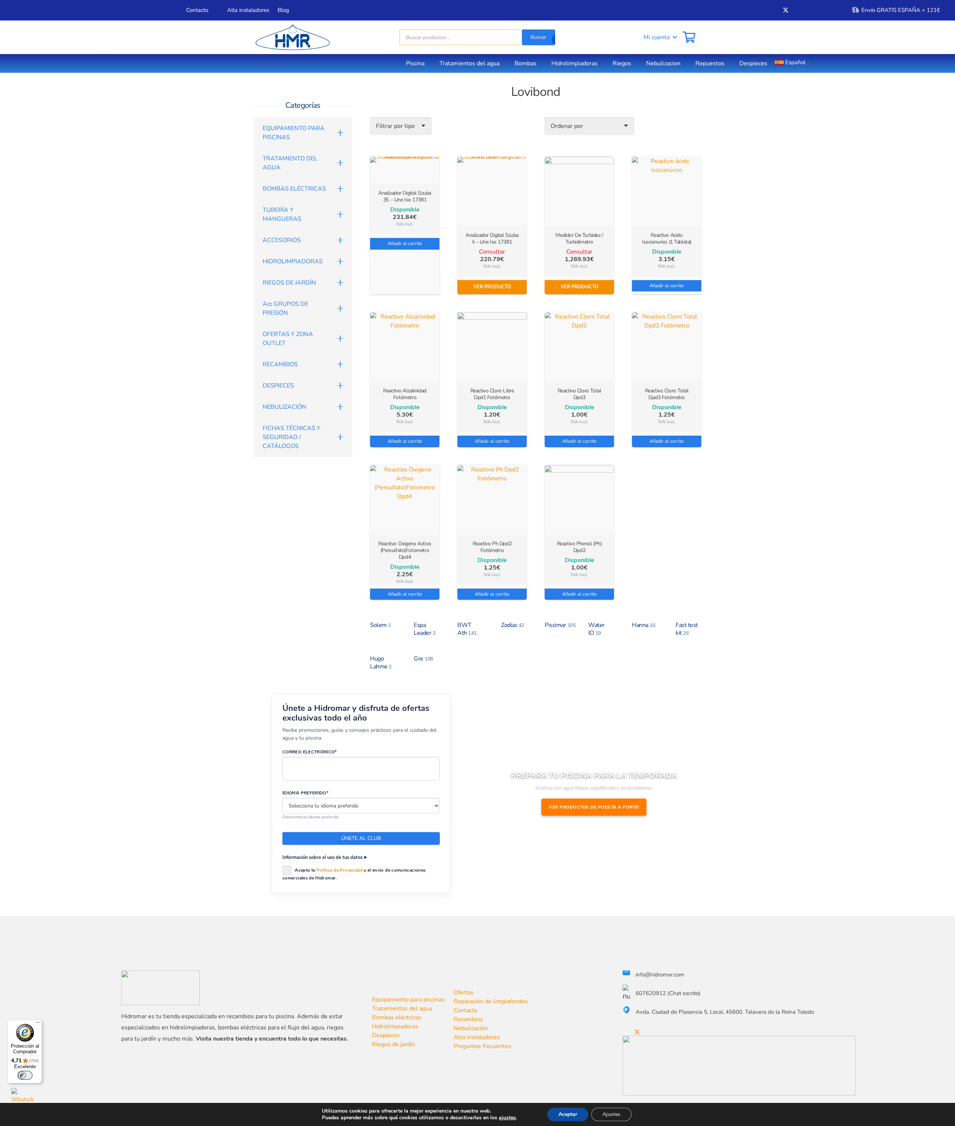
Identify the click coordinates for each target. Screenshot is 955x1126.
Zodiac (512, 625)
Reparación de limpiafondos (491, 1001)
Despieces (386, 1035)
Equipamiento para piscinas (408, 999)
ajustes (507, 1117)
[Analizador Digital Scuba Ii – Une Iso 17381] (492, 191)
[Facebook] (773, 10)
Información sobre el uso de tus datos (322, 857)
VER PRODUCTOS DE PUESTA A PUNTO (594, 807)
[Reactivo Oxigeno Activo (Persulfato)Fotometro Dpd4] (404, 499)
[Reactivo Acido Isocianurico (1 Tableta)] (666, 191)
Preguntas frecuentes (482, 1046)
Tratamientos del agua (402, 1008)
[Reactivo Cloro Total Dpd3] (579, 347)
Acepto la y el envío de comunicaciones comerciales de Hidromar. (354, 874)
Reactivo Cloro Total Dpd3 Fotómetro (667, 394)
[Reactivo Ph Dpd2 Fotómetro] (492, 499)
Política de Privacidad (339, 870)
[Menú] (37, 1024)
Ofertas (464, 992)
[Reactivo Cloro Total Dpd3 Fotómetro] (666, 347)
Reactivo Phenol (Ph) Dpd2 (579, 547)
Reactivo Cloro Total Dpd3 (579, 394)
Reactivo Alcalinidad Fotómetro (404, 394)
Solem (380, 625)
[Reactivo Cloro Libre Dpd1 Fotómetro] (492, 347)
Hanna (643, 625)
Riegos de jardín (393, 1044)
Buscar (538, 37)
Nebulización (471, 1028)
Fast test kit (687, 629)
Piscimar (560, 625)
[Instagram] (810, 10)
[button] (655, 37)
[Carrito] (689, 37)
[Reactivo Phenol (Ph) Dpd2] (579, 499)
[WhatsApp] (22, 1099)
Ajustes (611, 1114)
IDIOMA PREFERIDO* (305, 793)
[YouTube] (798, 10)
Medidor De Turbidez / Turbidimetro (579, 238)
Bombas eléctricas (396, 1017)
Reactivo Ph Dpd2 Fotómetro (492, 547)
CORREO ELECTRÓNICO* (309, 752)
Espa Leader (424, 629)
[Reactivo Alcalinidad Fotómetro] (404, 347)
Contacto (466, 1010)
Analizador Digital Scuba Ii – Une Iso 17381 (492, 238)
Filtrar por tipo (395, 126)
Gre (423, 659)
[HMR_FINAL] (160, 987)
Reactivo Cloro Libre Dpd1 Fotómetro (492, 394)
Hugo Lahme (381, 663)
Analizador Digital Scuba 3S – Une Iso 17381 (404, 196)
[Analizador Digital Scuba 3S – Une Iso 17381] (404, 170)
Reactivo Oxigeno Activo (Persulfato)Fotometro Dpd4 (404, 550)
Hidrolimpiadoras (395, 1026)
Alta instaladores (477, 1037)
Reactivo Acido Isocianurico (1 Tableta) (666, 238)
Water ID (596, 629)
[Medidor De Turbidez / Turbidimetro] (579, 191)
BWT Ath (467, 629)
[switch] (25, 1075)
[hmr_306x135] (292, 37)
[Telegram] (823, 10)
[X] (786, 10)
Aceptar (567, 1114)
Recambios (468, 1019)
